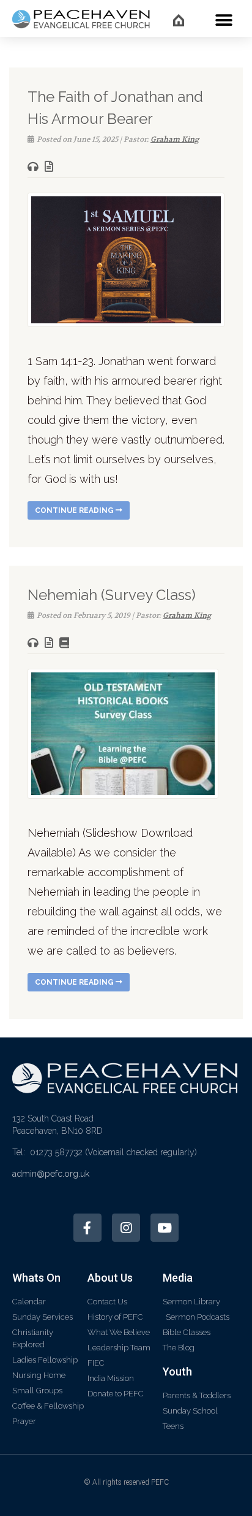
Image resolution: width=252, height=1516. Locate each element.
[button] (223, 20)
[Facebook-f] (87, 1228)
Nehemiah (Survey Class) (112, 595)
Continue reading (75, 510)
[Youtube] (164, 1228)
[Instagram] (126, 1228)
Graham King (174, 139)
